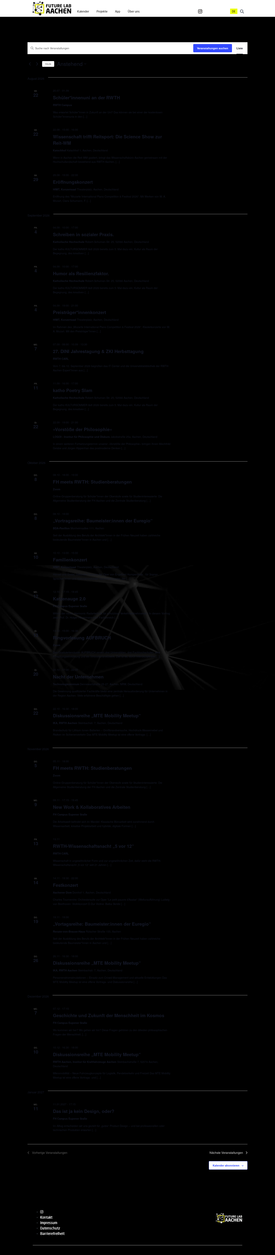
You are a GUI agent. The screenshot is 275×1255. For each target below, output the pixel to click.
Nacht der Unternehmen (78, 676)
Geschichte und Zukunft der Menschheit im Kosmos (108, 1015)
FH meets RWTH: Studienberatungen (92, 482)
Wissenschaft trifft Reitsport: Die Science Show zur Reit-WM (107, 139)
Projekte (102, 11)
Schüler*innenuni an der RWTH (86, 97)
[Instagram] (200, 11)
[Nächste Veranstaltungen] (37, 64)
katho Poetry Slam (72, 390)
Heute (48, 63)
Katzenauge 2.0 (69, 598)
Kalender (83, 11)
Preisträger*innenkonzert (79, 312)
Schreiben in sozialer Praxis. (83, 234)
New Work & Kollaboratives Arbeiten (91, 807)
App (117, 11)
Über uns (134, 11)
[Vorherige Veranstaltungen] (30, 64)
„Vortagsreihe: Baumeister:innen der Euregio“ (102, 924)
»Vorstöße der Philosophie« (82, 429)
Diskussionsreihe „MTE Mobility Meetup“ (97, 715)
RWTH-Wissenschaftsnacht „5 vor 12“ (93, 846)
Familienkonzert (70, 559)
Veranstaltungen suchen (212, 48)
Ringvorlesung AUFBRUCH (82, 637)
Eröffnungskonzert (73, 182)
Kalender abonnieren (226, 1165)
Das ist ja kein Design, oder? (83, 1111)
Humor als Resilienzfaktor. (81, 273)
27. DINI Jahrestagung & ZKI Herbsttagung (98, 351)
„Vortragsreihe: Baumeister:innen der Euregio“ (103, 520)
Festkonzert (65, 885)
